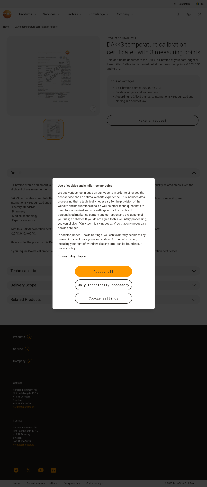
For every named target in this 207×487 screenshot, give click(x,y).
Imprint (82, 256)
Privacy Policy (66, 256)
